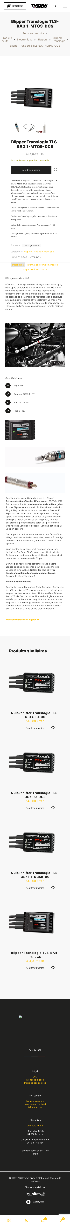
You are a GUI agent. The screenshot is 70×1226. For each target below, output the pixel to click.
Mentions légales (35, 1079)
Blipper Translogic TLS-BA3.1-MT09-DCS (35, 45)
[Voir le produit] (57, 665)
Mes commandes (35, 1101)
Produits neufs (7, 39)
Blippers (42, 39)
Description (18, 264)
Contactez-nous (35, 1125)
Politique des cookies (35, 1083)
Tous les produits (33, 33)
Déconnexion (35, 1107)
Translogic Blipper (31, 245)
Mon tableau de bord (35, 1104)
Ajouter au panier (31, 170)
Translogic (49, 251)
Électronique (24, 39)
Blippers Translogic (58, 39)
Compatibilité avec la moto (35, 269)
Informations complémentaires (42, 264)
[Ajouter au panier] (57, 660)
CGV (35, 1076)
